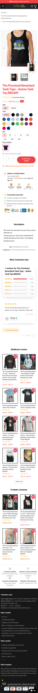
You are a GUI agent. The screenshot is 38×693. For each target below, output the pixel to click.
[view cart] (35, 6)
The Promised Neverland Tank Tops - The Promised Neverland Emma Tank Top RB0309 (10, 550)
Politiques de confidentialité (10, 622)
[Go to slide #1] (14, 77)
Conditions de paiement (8, 648)
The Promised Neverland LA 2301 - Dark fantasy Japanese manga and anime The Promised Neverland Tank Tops (28, 516)
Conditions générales (8, 620)
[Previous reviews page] (24, 335)
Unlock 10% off (4, 684)
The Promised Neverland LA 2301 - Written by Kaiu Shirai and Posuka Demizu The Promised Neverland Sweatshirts (10, 375)
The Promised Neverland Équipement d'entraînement (14, 17)
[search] (32, 6)
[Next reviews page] (34, 335)
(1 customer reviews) (18, 97)
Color (4, 111)
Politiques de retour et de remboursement (14, 651)
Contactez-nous (6, 653)
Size (3, 132)
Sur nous (4, 617)
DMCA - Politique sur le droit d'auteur (12, 625)
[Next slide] (34, 48)
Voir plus (19, 481)
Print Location (7, 142)
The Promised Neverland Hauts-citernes (16, 22)
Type (4, 105)
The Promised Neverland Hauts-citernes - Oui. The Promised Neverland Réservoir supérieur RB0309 (28, 550)
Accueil (3, 13)
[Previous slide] (4, 48)
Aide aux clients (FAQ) (8, 656)
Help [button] (34, 690)
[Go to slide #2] (24, 77)
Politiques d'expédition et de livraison (12, 645)
